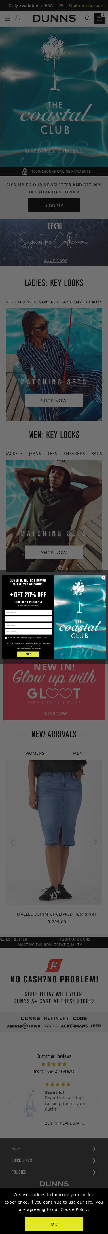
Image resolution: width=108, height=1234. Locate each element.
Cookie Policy (74, 1209)
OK (54, 1224)
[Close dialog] (103, 578)
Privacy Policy (19, 648)
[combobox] (27, 612)
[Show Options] (50, 612)
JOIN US (28, 654)
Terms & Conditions (35, 648)
